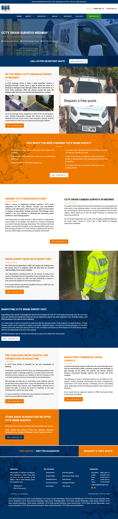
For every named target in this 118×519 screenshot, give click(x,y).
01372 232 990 (105, 482)
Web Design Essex (93, 494)
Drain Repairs (50, 486)
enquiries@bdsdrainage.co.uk (99, 485)
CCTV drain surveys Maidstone (72, 505)
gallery (79, 16)
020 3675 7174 (105, 475)
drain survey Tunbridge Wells (55, 501)
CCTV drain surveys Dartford (56, 503)
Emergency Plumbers (68, 483)
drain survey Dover (74, 503)
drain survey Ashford (97, 501)
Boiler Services (66, 479)
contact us (94, 16)
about (28, 16)
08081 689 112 (99, 9)
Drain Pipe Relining (67, 472)
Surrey (93, 482)
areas (54, 16)
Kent (92, 479)
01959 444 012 (105, 479)
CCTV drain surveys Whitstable (77, 501)
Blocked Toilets (50, 476)
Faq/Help (68, 16)
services (42, 16)
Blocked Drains (50, 472)
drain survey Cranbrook (36, 503)
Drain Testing (66, 486)
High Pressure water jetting (70, 476)
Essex (93, 477)
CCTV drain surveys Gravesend (33, 505)
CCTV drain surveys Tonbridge (32, 501)
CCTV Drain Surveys (52, 483)
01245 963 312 (105, 477)
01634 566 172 (112, 9)
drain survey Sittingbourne (75, 499)
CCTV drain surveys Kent (17, 499)
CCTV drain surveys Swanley (95, 499)
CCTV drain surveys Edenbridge (93, 503)
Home (19, 16)
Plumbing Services (51, 479)
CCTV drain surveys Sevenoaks (53, 499)
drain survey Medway (34, 499)
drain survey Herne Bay (53, 505)
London (93, 475)
